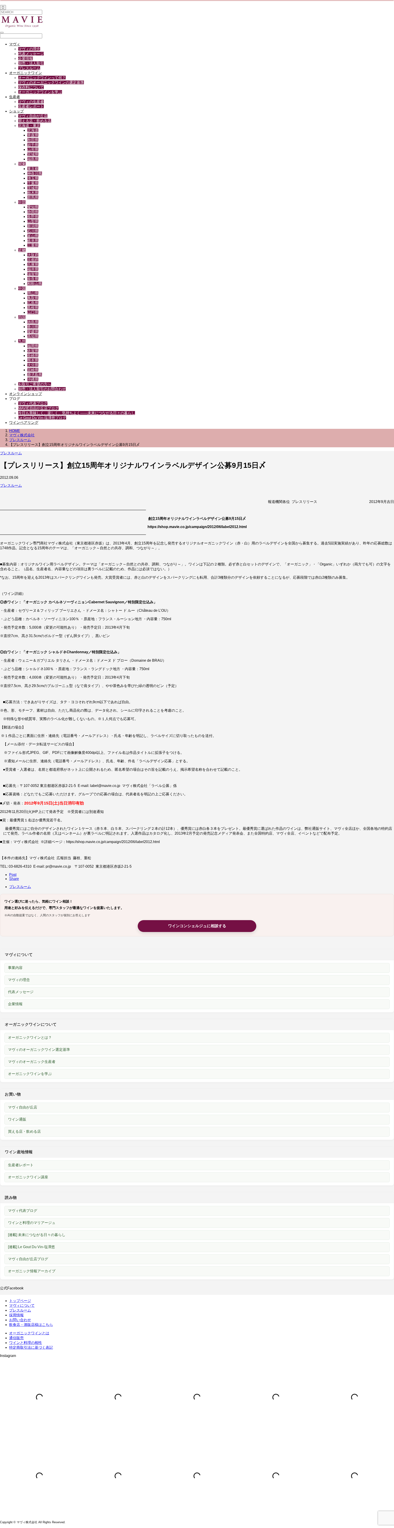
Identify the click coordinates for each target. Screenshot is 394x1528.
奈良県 (32, 279)
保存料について (31, 87)
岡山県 (32, 293)
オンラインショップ (25, 394)
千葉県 (32, 183)
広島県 (32, 303)
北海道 (32, 130)
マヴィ (14, 44)
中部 (22, 202)
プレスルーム (29, 68)
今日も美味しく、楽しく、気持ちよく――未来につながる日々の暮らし (76, 413)
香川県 (32, 327)
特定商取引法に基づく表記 (31, 1347)
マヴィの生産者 (31, 102)
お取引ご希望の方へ (34, 384)
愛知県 (32, 207)
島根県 (32, 308)
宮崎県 (32, 370)
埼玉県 (32, 178)
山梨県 (32, 221)
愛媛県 (32, 331)
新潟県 (32, 226)
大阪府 (32, 255)
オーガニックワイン (25, 73)
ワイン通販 (17, 1119)
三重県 (32, 245)
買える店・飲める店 (34, 121)
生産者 (14, 97)
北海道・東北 (29, 126)
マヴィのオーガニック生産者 (31, 1062)
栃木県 (32, 193)
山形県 (32, 149)
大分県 (32, 365)
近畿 (22, 250)
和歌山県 (34, 284)
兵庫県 (32, 264)
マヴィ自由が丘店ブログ (28, 1259)
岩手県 (32, 145)
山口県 (32, 312)
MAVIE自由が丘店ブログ (38, 408)
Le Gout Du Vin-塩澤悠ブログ (42, 418)
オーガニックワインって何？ (42, 78)
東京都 (32, 169)
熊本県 (32, 360)
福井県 (32, 269)
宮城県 (32, 154)
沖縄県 (32, 379)
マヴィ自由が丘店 (32, 116)
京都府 (32, 260)
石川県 (32, 231)
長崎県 (32, 355)
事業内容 (15, 968)
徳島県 (32, 322)
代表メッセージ (31, 54)
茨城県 (32, 188)
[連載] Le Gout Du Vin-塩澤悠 (31, 1247)
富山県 (32, 236)
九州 (22, 341)
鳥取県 (32, 298)
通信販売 (16, 1338)
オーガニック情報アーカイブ (31, 1271)
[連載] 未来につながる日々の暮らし (36, 1235)
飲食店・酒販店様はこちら (31, 1325)
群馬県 (32, 197)
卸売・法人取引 (31, 63)
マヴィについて (22, 1305)
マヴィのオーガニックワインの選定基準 (51, 82)
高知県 (32, 336)
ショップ (16, 111)
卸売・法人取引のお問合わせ (42, 389)
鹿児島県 (34, 375)
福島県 (32, 159)
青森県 (32, 135)
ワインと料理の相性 (25, 1343)
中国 (22, 288)
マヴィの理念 (29, 49)
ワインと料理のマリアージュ (31, 1223)
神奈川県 (34, 173)
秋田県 (32, 140)
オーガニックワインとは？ (30, 1037)
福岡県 (32, 346)
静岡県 (32, 212)
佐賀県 (32, 351)
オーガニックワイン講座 (28, 1177)
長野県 (32, 217)
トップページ (20, 1301)
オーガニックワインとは (29, 1333)
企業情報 (25, 58)
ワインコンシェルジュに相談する (197, 926)
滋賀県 (32, 274)
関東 (22, 164)
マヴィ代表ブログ (32, 403)
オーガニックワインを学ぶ (40, 92)
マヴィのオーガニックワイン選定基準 (39, 1050)
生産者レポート (31, 106)
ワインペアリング (23, 422)
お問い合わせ (20, 1320)
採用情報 (16, 1315)
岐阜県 (32, 240)
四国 (22, 317)
